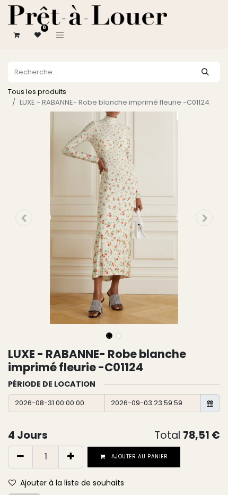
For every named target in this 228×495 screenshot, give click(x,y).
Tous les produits (37, 92)
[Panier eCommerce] (16, 35)
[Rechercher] (205, 72)
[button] (24, 217)
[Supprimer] (20, 457)
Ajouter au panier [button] (139, 456)
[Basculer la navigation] (59, 35)
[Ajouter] (70, 457)
